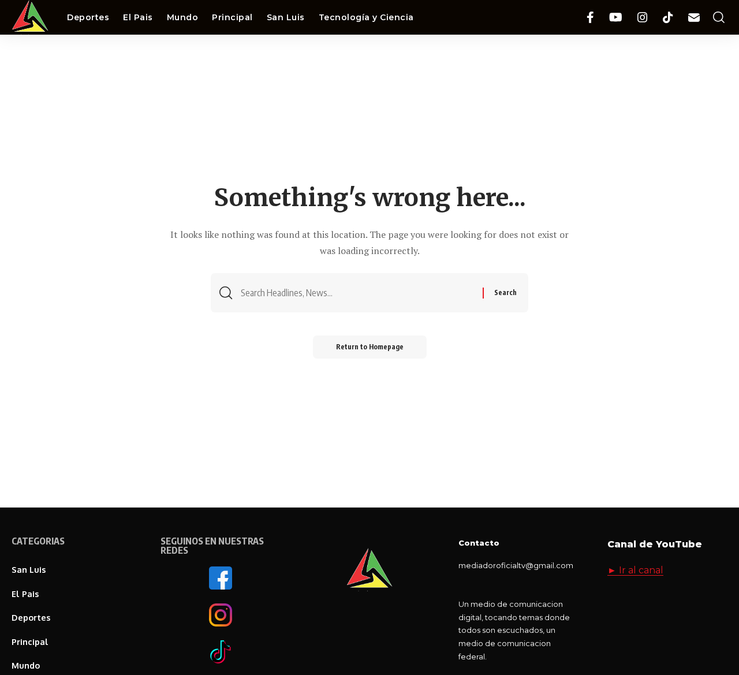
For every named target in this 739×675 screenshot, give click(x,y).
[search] (719, 18)
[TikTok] (668, 18)
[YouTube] (615, 18)
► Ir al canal (635, 570)
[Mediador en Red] (30, 17)
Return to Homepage (370, 346)
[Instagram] (643, 18)
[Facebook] (590, 18)
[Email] (694, 18)
